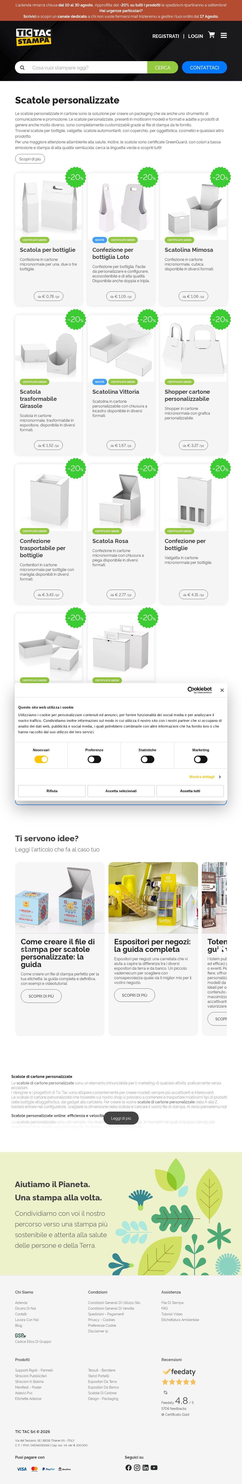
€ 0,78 (48, 296)
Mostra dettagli (202, 777)
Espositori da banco (103, 1387)
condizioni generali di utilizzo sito (114, 1302)
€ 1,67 (121, 445)
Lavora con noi (27, 1319)
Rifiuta (52, 791)
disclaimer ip (98, 1331)
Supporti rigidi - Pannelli (34, 1370)
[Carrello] (212, 35)
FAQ (164, 1308)
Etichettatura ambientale (180, 1319)
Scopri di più (30, 158)
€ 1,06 (193, 296)
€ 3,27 (193, 445)
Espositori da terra (102, 1381)
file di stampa (172, 1302)
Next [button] (218, 949)
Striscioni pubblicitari (31, 1375)
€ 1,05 (121, 296)
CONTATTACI (204, 67)
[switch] (94, 757)
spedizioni (96, 1314)
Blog (18, 1325)
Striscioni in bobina (29, 1381)
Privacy (93, 1319)
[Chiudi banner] (222, 690)
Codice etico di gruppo (33, 1341)
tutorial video (171, 1314)
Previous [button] (23, 949)
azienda (21, 1302)
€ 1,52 (48, 445)
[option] (60, 949)
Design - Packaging (103, 1398)
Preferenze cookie (102, 1325)
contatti (21, 1314)
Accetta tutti (190, 791)
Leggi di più (121, 1118)
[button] (224, 35)
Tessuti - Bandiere (101, 1370)
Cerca (163, 67)
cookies (109, 1319)
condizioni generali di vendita (111, 1308)
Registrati (166, 35)
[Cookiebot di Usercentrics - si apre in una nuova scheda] (191, 690)
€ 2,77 (121, 594)
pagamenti (115, 1314)
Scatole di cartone (102, 1392)
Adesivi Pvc (24, 1392)
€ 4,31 (193, 594)
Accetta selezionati (121, 791)
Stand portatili (98, 1375)
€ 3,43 (48, 594)
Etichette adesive (28, 1398)
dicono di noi (25, 1308)
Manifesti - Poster (28, 1387)
